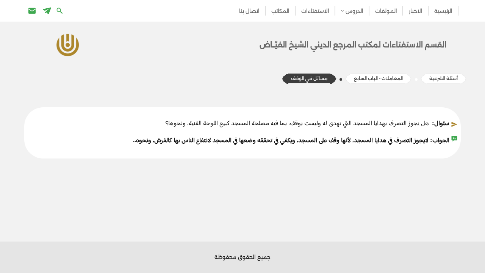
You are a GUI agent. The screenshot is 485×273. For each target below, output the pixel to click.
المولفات (386, 11)
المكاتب (280, 11)
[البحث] (60, 10)
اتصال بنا (249, 11)
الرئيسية (443, 11)
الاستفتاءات (315, 11)
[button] (342, 10)
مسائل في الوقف (309, 78)
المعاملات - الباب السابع (378, 78)
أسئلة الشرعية (443, 78)
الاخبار (415, 11)
